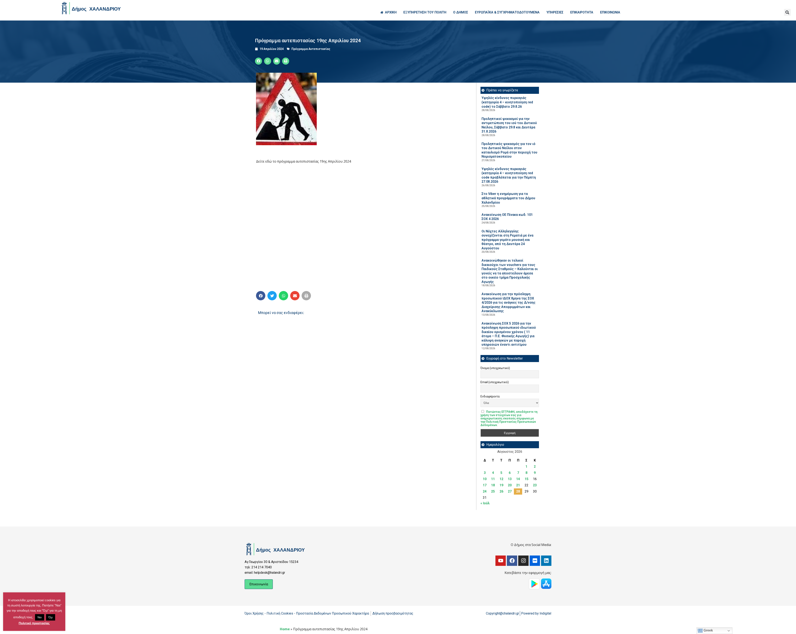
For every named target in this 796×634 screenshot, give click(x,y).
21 (518, 485)
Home (285, 629)
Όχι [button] (51, 617)
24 (485, 491)
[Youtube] (500, 561)
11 (493, 479)
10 (485, 479)
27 (510, 491)
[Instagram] (523, 561)
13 (510, 479)
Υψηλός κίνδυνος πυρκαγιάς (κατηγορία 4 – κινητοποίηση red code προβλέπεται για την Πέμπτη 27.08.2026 (509, 175)
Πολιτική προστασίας (34, 623)
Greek (708, 630)
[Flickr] (535, 561)
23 (535, 485)
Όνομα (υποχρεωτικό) (495, 368)
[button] (787, 12)
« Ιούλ (485, 503)
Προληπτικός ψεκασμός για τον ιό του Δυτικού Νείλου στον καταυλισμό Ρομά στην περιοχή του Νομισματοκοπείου (509, 150)
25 (493, 491)
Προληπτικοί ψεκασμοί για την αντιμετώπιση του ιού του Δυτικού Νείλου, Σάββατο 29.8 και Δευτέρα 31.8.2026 (509, 125)
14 (518, 479)
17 (485, 485)
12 (501, 479)
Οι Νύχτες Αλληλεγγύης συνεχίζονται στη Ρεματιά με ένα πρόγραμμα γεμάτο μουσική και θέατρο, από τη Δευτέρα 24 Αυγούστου (507, 239)
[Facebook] (512, 561)
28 (518, 491)
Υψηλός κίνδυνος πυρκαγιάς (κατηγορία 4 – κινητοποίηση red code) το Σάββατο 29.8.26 (507, 102)
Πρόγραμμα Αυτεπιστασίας (310, 49)
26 (501, 491)
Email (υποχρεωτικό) (495, 382)
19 (501, 485)
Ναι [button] (40, 617)
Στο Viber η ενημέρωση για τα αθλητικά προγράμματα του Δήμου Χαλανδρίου (508, 198)
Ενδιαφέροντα (490, 396)
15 (526, 479)
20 (510, 485)
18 (493, 485)
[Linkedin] (546, 561)
